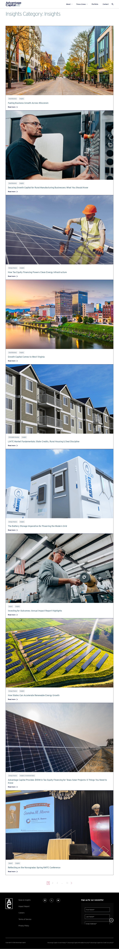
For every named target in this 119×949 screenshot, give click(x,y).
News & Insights (25, 900)
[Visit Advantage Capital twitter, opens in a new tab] (51, 900)
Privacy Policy (24, 926)
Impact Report (24, 906)
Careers (21, 913)
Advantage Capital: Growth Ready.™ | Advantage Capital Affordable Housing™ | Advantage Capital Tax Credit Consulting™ (80, 942)
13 (67, 883)
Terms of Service (25, 919)
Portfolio (95, 4)
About (68, 4)
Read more (12, 107)
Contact (106, 4)
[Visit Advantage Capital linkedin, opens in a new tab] (45, 900)
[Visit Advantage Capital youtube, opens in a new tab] (58, 900)
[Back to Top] (111, 920)
